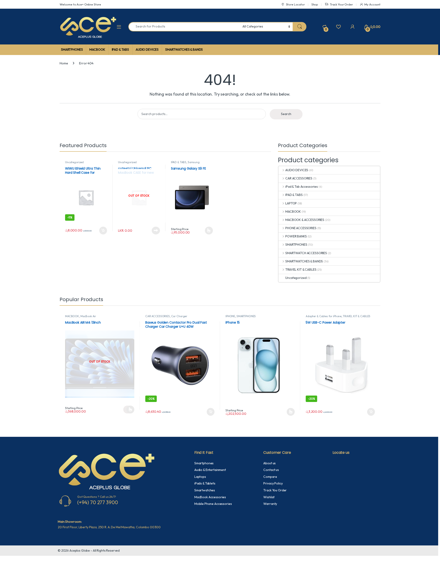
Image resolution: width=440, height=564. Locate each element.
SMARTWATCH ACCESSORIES (306, 253)
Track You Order (275, 490)
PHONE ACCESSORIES (300, 228)
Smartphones (204, 463)
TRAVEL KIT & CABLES (300, 269)
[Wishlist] (338, 26)
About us (269, 463)
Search (286, 114)
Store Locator (295, 4)
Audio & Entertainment (210, 470)
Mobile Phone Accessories (213, 504)
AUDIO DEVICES (147, 49)
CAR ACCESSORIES (298, 178)
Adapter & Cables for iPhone (323, 316)
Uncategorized (74, 162)
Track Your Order (341, 4)
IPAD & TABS (120, 49)
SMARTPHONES (72, 49)
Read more (156, 230)
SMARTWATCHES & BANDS (184, 49)
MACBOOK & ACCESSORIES (304, 220)
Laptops (200, 477)
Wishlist (269, 497)
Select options (207, 230)
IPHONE (230, 316)
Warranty (270, 504)
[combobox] (184, 26)
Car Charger (179, 316)
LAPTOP (291, 203)
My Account (372, 4)
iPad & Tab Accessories (301, 186)
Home (64, 63)
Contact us (271, 470)
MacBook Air (88, 316)
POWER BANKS (296, 236)
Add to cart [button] (103, 230)
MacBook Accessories (210, 497)
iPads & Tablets (204, 483)
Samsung (194, 162)
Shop (314, 4)
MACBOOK (97, 49)
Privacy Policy (273, 483)
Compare (270, 477)
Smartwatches (204, 490)
